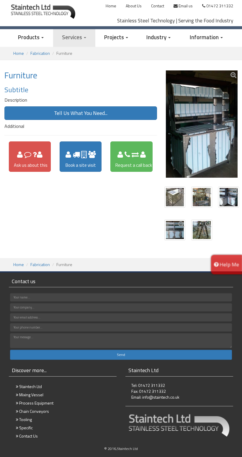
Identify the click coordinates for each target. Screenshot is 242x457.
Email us (185, 6)
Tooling (25, 419)
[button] (31, 38)
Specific (25, 428)
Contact (157, 6)
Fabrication (40, 53)
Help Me (228, 264)
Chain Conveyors (33, 411)
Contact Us (28, 436)
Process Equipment (35, 403)
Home (111, 6)
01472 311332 (219, 6)
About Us (134, 6)
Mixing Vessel (30, 395)
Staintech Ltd (30, 386)
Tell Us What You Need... (80, 113)
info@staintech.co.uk (160, 397)
